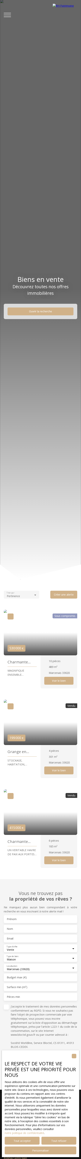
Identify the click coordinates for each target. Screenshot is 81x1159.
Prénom (12, 919)
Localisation (12, 966)
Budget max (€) (17, 977)
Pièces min (13, 997)
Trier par (10, 593)
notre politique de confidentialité (24, 1133)
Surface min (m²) (17, 987)
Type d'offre (12, 946)
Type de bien (12, 956)
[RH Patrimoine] (65, 15)
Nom (10, 929)
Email (10, 938)
